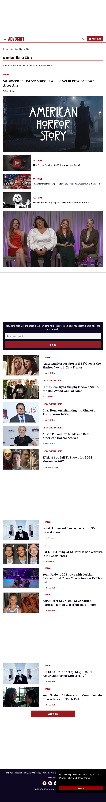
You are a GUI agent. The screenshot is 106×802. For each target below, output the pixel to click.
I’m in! (53, 344)
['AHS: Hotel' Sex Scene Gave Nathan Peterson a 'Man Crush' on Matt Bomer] (21, 602)
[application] (53, 239)
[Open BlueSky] (50, 783)
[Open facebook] (44, 783)
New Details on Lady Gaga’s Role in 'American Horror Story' (61, 202)
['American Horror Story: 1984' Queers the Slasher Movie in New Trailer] (21, 365)
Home (5, 49)
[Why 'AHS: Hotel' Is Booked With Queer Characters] (21, 553)
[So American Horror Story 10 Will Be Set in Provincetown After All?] (53, 124)
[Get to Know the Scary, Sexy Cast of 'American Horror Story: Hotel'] (21, 673)
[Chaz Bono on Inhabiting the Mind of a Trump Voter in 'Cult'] (21, 412)
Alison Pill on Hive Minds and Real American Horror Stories (66, 436)
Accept (81, 788)
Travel (6, 74)
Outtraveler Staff (10, 91)
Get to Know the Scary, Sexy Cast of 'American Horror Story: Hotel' (67, 674)
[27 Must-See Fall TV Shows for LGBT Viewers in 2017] (21, 459)
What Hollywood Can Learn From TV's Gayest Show (69, 530)
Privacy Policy (65, 778)
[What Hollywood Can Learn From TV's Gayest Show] (21, 530)
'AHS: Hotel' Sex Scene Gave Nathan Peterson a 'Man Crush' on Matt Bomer (69, 603)
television (37, 160)
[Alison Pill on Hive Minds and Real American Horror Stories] (21, 435)
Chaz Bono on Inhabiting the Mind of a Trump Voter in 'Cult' (69, 412)
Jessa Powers (49, 396)
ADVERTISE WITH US (50, 772)
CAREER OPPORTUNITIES (32, 772)
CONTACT (9, 772)
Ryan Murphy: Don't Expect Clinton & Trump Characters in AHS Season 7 (67, 183)
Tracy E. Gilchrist (50, 373)
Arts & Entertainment (52, 381)
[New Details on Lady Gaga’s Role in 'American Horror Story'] (17, 200)
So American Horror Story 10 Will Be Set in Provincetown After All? (49, 83)
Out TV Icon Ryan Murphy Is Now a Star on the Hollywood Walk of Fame (71, 389)
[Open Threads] (56, 783)
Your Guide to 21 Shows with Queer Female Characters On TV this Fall (72, 697)
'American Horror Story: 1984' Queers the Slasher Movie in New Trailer (72, 365)
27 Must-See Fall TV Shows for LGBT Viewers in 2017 (67, 459)
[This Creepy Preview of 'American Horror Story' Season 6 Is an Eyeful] (17, 162)
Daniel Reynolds (50, 538)
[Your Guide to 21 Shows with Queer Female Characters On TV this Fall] (21, 697)
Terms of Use (84, 778)
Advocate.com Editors (51, 467)
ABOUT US (18, 772)
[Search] (83, 38)
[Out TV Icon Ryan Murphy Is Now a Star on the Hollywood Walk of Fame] (21, 388)
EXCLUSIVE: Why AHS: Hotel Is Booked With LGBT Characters (73, 554)
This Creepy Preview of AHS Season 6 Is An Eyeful (56, 165)
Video (45, 546)
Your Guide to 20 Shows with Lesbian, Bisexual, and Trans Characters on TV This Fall (72, 578)
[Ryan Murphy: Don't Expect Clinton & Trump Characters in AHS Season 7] (17, 181)
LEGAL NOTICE (53, 777)
